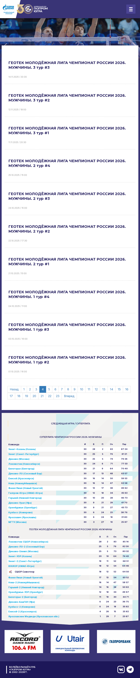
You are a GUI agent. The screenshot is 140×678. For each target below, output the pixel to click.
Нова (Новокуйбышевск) (22, 483)
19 (26, 396)
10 (81, 389)
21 (42, 396)
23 (57, 396)
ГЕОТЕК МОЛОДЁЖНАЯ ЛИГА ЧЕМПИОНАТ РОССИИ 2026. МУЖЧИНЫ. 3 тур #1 (67, 130)
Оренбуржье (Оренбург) (22, 507)
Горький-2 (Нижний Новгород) (26, 587)
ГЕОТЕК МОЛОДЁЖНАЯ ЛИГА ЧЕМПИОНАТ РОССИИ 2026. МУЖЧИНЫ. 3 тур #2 (67, 97)
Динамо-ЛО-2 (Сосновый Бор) (26, 546)
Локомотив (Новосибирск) (24, 464)
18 (18, 396)
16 (126, 389)
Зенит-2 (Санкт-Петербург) (25, 561)
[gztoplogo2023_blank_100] (25, 9)
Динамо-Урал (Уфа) (20, 502)
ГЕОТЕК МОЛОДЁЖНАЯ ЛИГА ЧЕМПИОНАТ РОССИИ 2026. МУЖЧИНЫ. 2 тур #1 (67, 261)
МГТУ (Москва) (17, 522)
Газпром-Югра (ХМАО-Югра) (25, 493)
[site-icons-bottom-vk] (120, 669)
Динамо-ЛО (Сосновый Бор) (25, 473)
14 (111, 389)
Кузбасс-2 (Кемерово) (21, 606)
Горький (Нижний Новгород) (25, 498)
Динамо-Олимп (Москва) (23, 551)
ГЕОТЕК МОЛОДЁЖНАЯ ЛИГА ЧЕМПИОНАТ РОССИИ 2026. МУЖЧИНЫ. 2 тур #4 (67, 163)
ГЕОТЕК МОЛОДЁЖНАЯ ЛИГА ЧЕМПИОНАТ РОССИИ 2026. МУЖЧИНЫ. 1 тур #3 (67, 327)
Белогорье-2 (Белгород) (22, 597)
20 (34, 396)
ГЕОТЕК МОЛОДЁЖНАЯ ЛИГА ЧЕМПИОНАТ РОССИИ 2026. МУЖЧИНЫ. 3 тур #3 (67, 65)
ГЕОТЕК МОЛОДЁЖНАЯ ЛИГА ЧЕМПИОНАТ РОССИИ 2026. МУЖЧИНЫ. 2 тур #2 (67, 228)
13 (103, 389)
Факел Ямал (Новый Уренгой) (25, 488)
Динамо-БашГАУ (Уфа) (21, 602)
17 (11, 396)
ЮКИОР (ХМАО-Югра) (21, 566)
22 (49, 396)
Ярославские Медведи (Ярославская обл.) (33, 616)
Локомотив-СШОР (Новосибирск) (28, 541)
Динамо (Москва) (19, 459)
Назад (14, 389)
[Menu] (130, 9)
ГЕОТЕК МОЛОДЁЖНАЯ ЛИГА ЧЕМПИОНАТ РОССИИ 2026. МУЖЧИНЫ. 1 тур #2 (67, 359)
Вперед (69, 396)
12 (96, 389)
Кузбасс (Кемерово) (20, 512)
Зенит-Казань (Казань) (22, 449)
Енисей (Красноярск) (21, 478)
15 (119, 389)
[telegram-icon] (129, 669)
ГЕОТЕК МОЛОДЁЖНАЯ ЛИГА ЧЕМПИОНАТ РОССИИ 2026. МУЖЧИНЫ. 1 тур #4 (67, 294)
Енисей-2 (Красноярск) (22, 611)
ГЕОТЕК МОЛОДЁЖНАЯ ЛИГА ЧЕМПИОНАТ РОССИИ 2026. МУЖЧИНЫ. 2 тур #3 (67, 196)
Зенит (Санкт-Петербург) (23, 454)
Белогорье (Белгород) (21, 468)
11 (89, 389)
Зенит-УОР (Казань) (20, 556)
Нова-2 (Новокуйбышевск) (24, 582)
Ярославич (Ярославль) (22, 517)
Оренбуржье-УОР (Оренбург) (25, 592)
